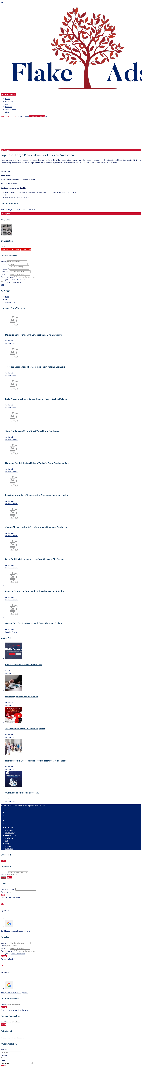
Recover (4, 1007)
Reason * (4, 875)
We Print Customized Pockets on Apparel (25, 728)
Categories (9, 101)
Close (3, 861)
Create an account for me (13, 282)
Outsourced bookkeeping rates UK (22, 793)
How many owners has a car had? (21, 696)
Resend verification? (8, 959)
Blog (7, 112)
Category (4, 1060)
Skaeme (8, 846)
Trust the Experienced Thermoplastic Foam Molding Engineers (35, 367)
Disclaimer (9, 838)
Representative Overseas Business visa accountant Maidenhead (35, 761)
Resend (3, 1024)
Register (11, 209)
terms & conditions (18, 279)
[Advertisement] (67, 133)
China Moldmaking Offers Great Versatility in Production (32, 431)
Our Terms (9, 830)
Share (7, 297)
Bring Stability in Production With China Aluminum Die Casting (34, 559)
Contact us (9, 849)
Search (3, 1066)
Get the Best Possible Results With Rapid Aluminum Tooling (33, 623)
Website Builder (11, 109)
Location (8, 107)
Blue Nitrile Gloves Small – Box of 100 (23, 664)
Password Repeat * (8, 277)
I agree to (14, 279)
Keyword (4, 1050)
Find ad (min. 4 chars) (8, 1038)
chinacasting (7, 241)
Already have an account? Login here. (14, 993)
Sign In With (5, 910)
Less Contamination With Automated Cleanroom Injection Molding (36, 495)
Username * (5, 271)
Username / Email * (8, 889)
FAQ (6, 841)
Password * (5, 274)
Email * (3, 261)
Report (9, 877)
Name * (4, 264)
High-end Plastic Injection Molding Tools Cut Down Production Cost (37, 463)
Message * (5, 269)
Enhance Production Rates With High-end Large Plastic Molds (34, 591)
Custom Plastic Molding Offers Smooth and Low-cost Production (36, 527)
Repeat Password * (8, 951)
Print (7, 299)
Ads (6, 104)
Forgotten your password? (10, 897)
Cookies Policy (10, 835)
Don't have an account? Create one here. (15, 931)
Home (7, 99)
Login (19, 209)
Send (2, 285)
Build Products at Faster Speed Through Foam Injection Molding (36, 399)
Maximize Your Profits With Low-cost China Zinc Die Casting (34, 335)
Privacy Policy (10, 833)
